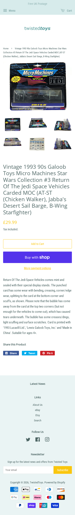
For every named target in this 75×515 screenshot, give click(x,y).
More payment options (37, 268)
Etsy (37, 415)
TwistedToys (36, 482)
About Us (37, 404)
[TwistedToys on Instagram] (47, 440)
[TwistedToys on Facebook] (37, 440)
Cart (69, 10)
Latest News (37, 384)
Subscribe (62, 470)
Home (6, 48)
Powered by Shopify (54, 482)
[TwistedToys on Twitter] (28, 440)
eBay (37, 410)
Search (37, 420)
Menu (11, 10)
